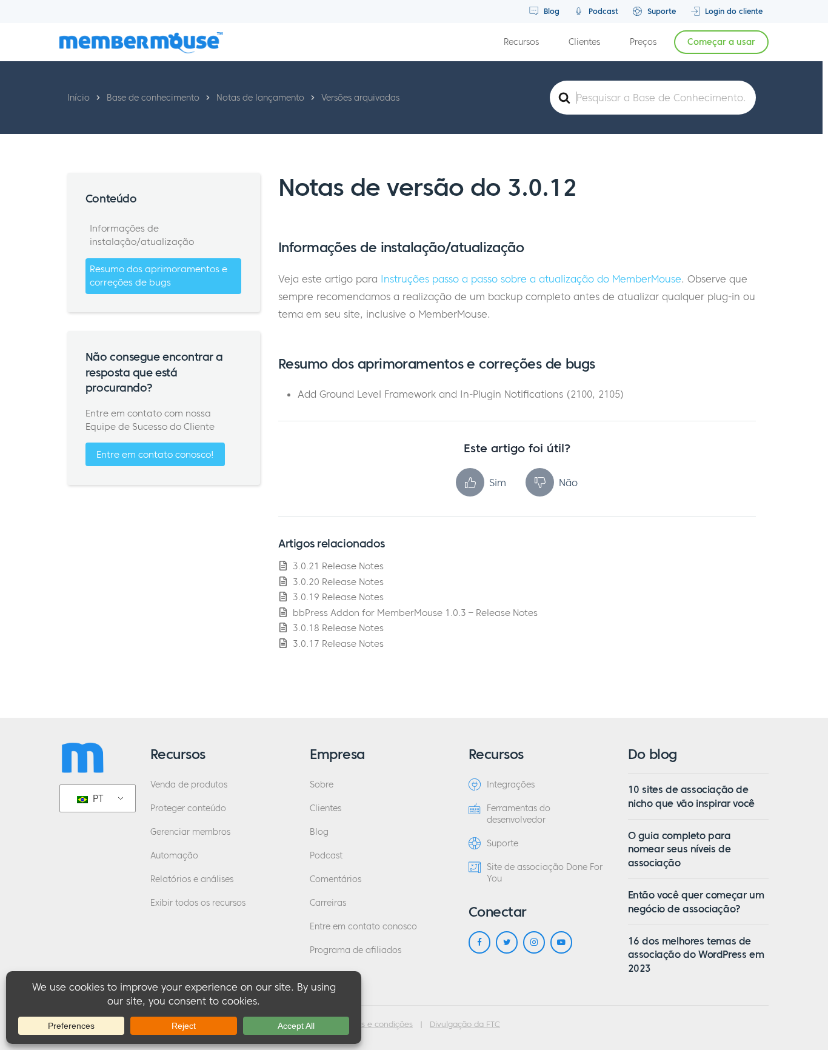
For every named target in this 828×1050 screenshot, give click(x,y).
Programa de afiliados (355, 950)
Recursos (521, 42)
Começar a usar (721, 42)
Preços (643, 42)
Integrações (511, 785)
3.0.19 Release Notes (338, 597)
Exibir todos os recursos (197, 903)
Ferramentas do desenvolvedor (518, 814)
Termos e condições (375, 1024)
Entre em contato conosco (363, 926)
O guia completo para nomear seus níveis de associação (679, 849)
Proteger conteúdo (188, 808)
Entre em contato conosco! (155, 454)
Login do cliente (733, 11)
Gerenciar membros (190, 832)
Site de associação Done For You (545, 873)
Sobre (321, 785)
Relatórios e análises (191, 879)
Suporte (660, 11)
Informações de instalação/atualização (142, 234)
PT (97, 798)
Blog (550, 11)
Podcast (602, 11)
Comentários (335, 879)
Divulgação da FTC (465, 1024)
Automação (174, 856)
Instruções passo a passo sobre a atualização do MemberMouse (531, 279)
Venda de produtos (188, 785)
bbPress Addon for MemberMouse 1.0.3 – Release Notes (415, 612)
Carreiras (328, 903)
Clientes (584, 42)
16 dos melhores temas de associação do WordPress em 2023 (696, 954)
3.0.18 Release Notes (338, 628)
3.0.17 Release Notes (338, 643)
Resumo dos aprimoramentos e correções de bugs (158, 275)
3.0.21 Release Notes (338, 566)
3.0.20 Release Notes (338, 581)
